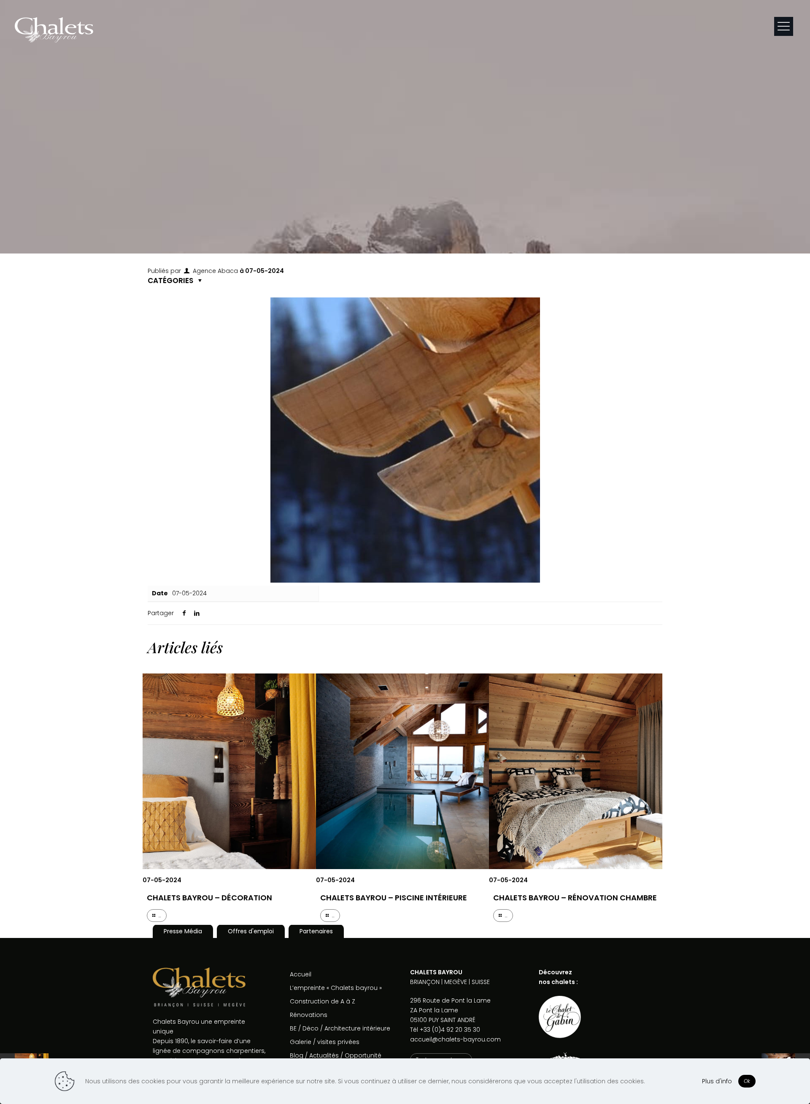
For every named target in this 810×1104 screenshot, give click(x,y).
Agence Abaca (215, 271)
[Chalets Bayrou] (54, 30)
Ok (747, 1081)
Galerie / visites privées (324, 1042)
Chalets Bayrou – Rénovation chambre (575, 897)
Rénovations (308, 1015)
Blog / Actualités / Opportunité (335, 1055)
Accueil (300, 974)
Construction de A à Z (322, 1001)
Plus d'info (717, 1081)
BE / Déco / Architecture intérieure (340, 1028)
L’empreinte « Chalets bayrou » (336, 988)
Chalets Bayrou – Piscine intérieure (393, 897)
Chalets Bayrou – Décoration (209, 897)
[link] (560, 1017)
